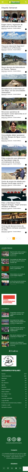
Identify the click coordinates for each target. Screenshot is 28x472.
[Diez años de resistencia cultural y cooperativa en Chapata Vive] (5, 337)
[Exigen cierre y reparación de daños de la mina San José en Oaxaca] (14, 16)
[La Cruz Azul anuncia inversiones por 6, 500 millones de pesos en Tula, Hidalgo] (5, 283)
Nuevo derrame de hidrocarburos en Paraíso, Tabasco (13, 68)
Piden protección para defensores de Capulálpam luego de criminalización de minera (13, 160)
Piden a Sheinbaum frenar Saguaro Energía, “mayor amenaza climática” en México (14, 205)
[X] (20, 468)
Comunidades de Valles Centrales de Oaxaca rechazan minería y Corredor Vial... (18, 261)
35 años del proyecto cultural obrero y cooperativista (17, 267)
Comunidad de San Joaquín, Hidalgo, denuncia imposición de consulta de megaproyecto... (17, 321)
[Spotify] (16, 468)
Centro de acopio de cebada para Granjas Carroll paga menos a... (13, 182)
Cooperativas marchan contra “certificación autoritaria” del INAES (17, 314)
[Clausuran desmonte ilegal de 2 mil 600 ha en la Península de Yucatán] (14, 38)
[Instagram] (7, 468)
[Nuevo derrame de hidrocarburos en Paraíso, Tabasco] (14, 59)
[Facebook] (3, 468)
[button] (26, 2)
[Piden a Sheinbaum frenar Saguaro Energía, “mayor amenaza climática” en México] (14, 195)
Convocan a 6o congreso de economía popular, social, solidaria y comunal (18, 343)
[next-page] (20, 238)
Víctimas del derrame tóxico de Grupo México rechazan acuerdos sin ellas (13, 228)
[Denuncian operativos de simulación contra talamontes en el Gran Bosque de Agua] (14, 104)
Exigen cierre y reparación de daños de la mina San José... (11, 25)
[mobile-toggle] (2, 2)
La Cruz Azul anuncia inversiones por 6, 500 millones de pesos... (18, 281)
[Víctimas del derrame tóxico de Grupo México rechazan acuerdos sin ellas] (14, 218)
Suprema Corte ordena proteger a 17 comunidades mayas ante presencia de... (18, 253)
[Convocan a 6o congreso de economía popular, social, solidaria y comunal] (5, 344)
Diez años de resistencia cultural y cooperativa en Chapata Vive (18, 335)
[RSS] (12, 468)
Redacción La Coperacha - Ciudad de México (11, 28)
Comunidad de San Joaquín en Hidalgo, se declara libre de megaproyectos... (17, 329)
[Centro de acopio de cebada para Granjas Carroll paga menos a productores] (14, 173)
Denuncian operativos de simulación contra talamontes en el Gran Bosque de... (13, 114)
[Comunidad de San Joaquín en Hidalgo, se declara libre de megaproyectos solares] (5, 329)
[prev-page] (7, 238)
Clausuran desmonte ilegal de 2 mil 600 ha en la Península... (12, 47)
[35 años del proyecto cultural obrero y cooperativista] (5, 268)
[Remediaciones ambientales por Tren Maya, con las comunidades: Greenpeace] (14, 80)
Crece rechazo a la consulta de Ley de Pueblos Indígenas (17, 274)
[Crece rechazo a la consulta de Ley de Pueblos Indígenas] (5, 275)
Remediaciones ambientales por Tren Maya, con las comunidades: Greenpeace (13, 90)
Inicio (2, 5)
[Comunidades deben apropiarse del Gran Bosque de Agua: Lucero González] (14, 127)
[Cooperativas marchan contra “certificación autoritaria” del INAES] (5, 314)
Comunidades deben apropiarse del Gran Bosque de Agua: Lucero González (13, 137)
